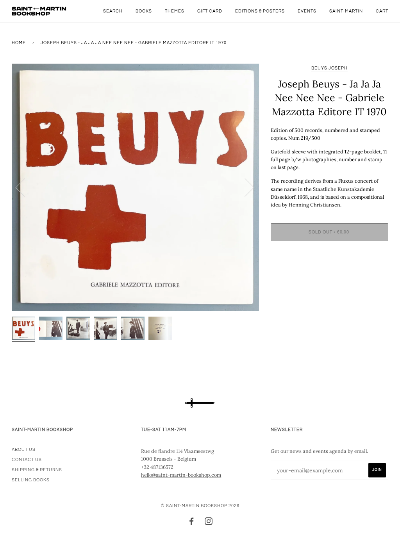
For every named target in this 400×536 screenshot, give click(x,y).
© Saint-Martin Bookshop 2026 (200, 506)
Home (19, 43)
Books (144, 11)
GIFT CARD (209, 11)
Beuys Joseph (329, 68)
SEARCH (113, 11)
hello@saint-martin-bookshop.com (181, 475)
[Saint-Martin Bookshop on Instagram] (209, 523)
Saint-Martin (346, 11)
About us (24, 449)
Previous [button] (25, 187)
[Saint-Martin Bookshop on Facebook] (192, 523)
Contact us (27, 460)
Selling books (31, 480)
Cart (382, 11)
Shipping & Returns (37, 470)
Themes (174, 11)
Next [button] (244, 187)
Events (307, 11)
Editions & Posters (260, 11)
